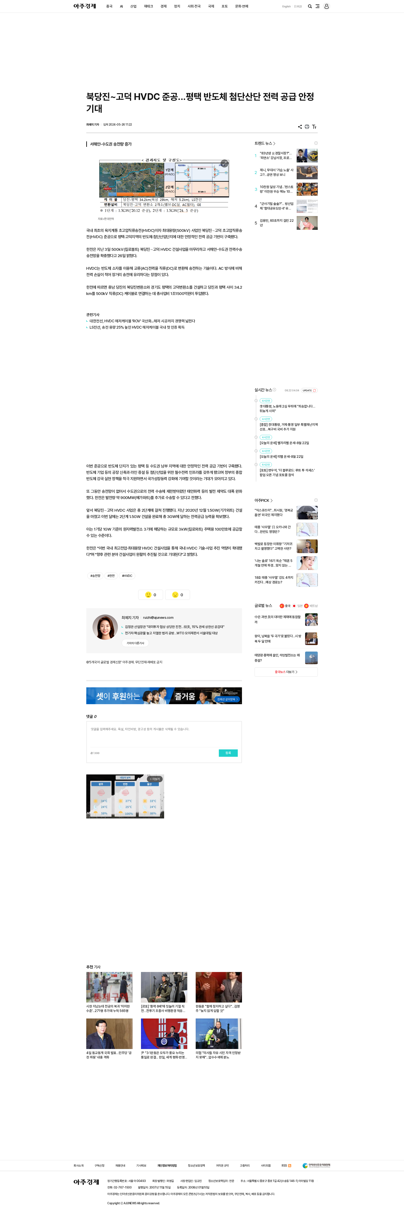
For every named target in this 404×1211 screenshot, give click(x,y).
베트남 (314, 606)
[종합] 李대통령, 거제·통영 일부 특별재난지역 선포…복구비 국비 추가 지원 (289, 427)
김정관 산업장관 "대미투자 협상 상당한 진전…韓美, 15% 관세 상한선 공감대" (174, 627)
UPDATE (307, 390)
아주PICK (262, 500)
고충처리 (245, 1165)
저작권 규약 (222, 1165)
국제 (211, 6)
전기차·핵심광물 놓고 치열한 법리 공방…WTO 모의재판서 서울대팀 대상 (171, 633)
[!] (316, 143)
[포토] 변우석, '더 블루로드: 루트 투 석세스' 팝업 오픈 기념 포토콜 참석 (287, 472)
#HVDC (127, 576)
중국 (109, 6)
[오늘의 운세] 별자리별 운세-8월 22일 (284, 443)
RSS (284, 1165)
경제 (164, 6)
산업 (133, 6)
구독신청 (99, 1165)
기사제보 (141, 1165)
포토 (225, 6)
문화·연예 (241, 6)
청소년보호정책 (196, 1165)
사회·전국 (194, 6)
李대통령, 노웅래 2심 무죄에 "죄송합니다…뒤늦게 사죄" (287, 408)
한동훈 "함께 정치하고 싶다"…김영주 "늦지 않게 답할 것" (218, 1008)
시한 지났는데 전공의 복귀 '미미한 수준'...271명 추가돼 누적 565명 (108, 1008)
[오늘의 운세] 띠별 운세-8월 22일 (281, 457)
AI (121, 6)
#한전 (111, 576)
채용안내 (120, 1165)
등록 (228, 753)
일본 (300, 606)
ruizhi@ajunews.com (158, 618)
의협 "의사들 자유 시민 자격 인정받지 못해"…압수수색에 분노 (218, 1055)
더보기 (274, 673)
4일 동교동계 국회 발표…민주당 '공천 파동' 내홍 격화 (109, 1055)
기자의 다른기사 (135, 643)
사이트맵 (266, 1165)
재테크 (148, 6)
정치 (177, 6)
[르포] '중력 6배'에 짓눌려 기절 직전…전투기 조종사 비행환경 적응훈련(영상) (163, 1008)
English (286, 6)
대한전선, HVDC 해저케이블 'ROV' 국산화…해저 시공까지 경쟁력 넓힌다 (142, 321)
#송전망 (95, 576)
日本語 (298, 6)
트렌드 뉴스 (263, 143)
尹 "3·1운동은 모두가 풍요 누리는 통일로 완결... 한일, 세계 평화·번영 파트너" (163, 1055)
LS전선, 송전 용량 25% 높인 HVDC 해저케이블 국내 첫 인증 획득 (137, 327)
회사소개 (78, 1165)
